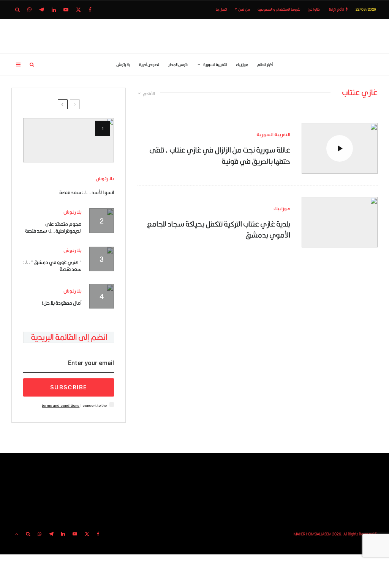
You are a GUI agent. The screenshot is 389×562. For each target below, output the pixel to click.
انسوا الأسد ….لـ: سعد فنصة (86, 192)
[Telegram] (41, 9)
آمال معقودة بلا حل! (62, 302)
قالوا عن (313, 9)
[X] (78, 9)
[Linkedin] (54, 9)
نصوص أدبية (149, 64)
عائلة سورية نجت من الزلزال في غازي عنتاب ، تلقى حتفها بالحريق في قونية (219, 155)
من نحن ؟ (242, 9)
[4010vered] (340, 222)
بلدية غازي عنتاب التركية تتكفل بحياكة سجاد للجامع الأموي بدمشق (218, 229)
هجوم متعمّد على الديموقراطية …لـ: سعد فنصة (53, 227)
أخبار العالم (265, 64)
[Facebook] (90, 9)
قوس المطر (178, 64)
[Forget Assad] (68, 140)
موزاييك (242, 64)
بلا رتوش (123, 64)
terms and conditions (60, 405)
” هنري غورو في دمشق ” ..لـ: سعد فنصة (52, 265)
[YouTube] (66, 9)
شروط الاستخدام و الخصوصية (279, 9)
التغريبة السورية (215, 64)
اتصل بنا (221, 9)
